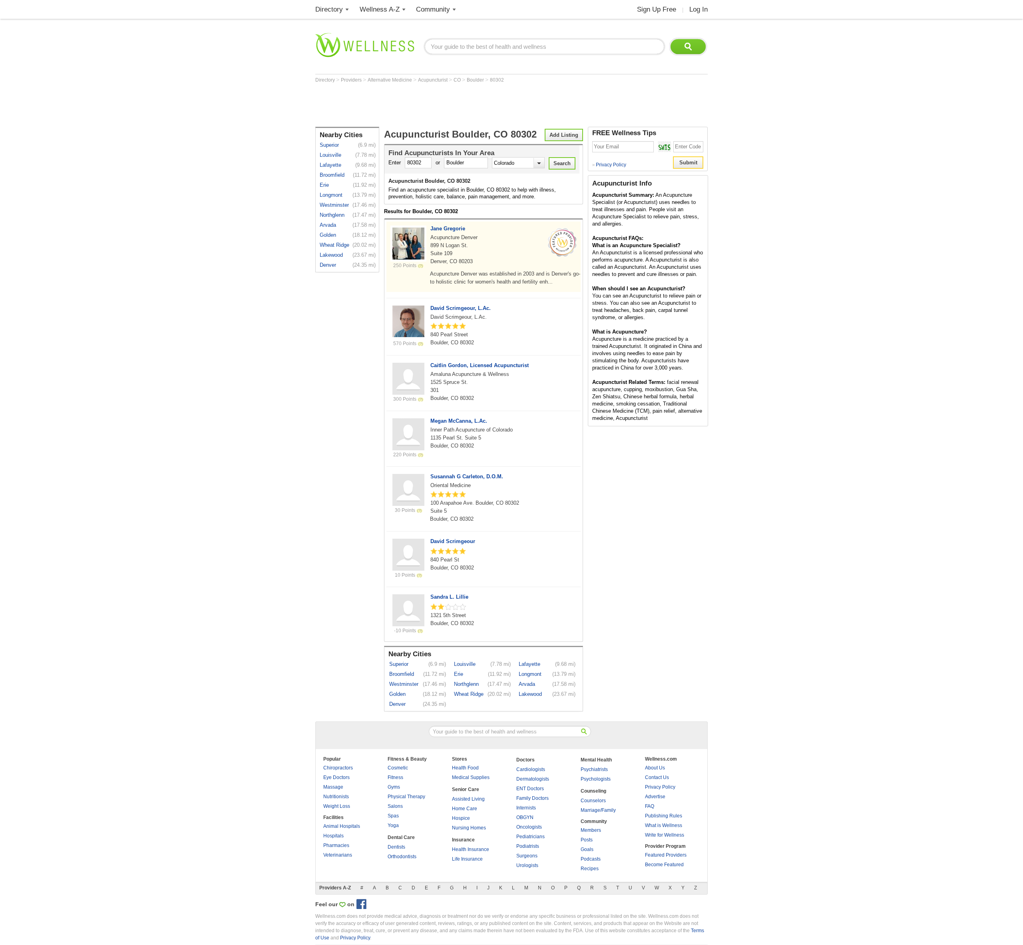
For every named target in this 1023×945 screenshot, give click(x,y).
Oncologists (529, 827)
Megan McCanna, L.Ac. (458, 421)
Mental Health (596, 760)
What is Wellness (663, 825)
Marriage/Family (598, 810)
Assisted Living (468, 799)
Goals (587, 849)
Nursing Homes (469, 828)
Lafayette (330, 165)
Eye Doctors (336, 777)
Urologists (527, 865)
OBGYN (524, 817)
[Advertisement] (460, 105)
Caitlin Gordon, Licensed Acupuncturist (479, 365)
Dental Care (401, 837)
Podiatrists (527, 846)
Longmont (331, 195)
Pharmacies (336, 845)
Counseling (593, 791)
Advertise (655, 796)
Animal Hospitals (341, 826)
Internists (526, 808)
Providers (352, 80)
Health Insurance (470, 849)
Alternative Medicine (390, 80)
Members (591, 830)
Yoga (393, 825)
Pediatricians (530, 836)
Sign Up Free (656, 9)
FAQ (649, 806)
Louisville (330, 155)
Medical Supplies (471, 777)
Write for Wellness (664, 835)
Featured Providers (666, 855)
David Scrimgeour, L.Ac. (460, 308)
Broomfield (332, 175)
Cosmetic (398, 768)
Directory (329, 9)
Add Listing (563, 135)
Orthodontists (402, 856)
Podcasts (591, 859)
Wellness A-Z (380, 9)
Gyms (394, 787)
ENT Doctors (530, 788)
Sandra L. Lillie (449, 597)
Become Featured (664, 864)
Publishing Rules (663, 816)
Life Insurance (467, 859)
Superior (329, 145)
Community (433, 9)
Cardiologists (530, 769)
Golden (328, 235)
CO (458, 80)
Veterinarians (337, 855)
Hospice (461, 818)
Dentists (396, 847)
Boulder (476, 80)
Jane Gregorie (447, 229)
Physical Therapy (406, 796)
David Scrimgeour (452, 541)
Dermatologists (532, 779)
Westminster (334, 205)
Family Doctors (532, 798)
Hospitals (333, 836)
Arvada (328, 225)
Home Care (464, 808)
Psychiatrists (594, 769)
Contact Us (657, 777)
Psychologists (596, 779)
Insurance (463, 840)
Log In (698, 9)
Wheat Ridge (334, 245)
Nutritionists (336, 796)
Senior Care (465, 789)
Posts (587, 840)
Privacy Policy (609, 165)
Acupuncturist (433, 80)
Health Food (465, 768)
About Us (655, 768)
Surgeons (526, 856)
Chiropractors (338, 768)
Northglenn (332, 215)
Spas (393, 816)
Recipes (590, 868)
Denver (328, 265)
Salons (395, 806)
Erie (324, 185)
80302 (497, 80)
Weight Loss (336, 806)
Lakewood (331, 255)
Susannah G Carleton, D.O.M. (466, 476)
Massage (333, 787)
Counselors (593, 800)
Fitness (395, 777)
